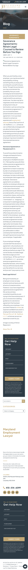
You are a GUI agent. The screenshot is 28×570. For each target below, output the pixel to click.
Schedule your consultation (6, 2)
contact (19, 307)
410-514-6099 (13, 487)
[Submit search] (23, 401)
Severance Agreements (14, 37)
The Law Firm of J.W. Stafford (13, 57)
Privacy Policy (13, 566)
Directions (6, 482)
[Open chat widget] (25, 566)
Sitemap (21, 566)
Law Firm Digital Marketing (10, 568)
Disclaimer (6, 566)
